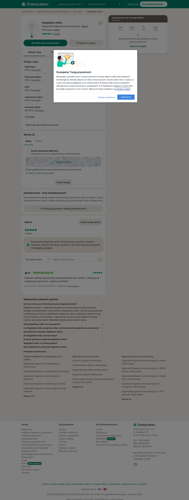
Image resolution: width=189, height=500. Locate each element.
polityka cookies (123, 89)
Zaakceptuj (126, 97)
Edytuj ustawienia (106, 97)
